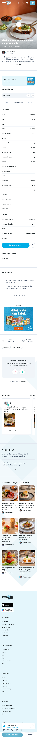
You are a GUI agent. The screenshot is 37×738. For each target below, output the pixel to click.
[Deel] (23, 3)
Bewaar (30, 734)
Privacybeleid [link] (20, 723)
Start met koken (13, 734)
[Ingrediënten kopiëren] (33, 245)
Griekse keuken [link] (6, 661)
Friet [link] (3, 655)
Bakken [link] (4, 652)
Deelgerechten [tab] (19, 102)
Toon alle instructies (18, 295)
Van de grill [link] (5, 649)
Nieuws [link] (4, 714)
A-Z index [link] (5, 635)
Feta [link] (3, 663)
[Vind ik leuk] (22, 371)
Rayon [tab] (30, 102)
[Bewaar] (15, 488)
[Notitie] (18, 3)
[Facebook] (4, 729)
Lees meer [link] (19, 64)
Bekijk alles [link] (32, 395)
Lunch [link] (3, 677)
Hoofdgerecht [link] (6, 683)
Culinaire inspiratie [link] (7, 705)
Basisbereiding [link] (6, 689)
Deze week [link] (5, 621)
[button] (6, 347)
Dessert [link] (4, 686)
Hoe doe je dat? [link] (6, 711)
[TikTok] (8, 729)
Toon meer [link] (18, 470)
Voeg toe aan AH (16, 245)
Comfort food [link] (6, 630)
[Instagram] (12, 729)
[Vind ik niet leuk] (15, 371)
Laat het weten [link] (22, 381)
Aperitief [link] (4, 680)
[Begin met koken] (18, 24)
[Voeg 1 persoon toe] (33, 95)
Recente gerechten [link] (8, 624)
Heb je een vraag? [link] (11, 723)
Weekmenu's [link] (6, 627)
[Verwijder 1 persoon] (28, 95)
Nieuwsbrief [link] (5, 633)
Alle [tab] (7, 102)
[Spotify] (21, 729)
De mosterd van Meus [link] (8, 708)
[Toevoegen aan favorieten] (4, 431)
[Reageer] (10, 431)
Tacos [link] (3, 658)
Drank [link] (3, 691)
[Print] (27, 3)
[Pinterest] (17, 729)
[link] (6, 3)
